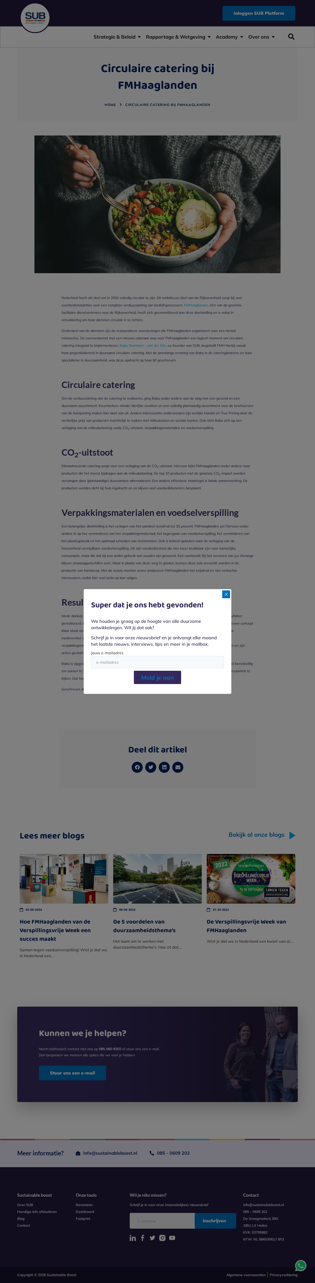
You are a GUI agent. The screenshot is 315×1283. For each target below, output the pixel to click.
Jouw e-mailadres (107, 653)
